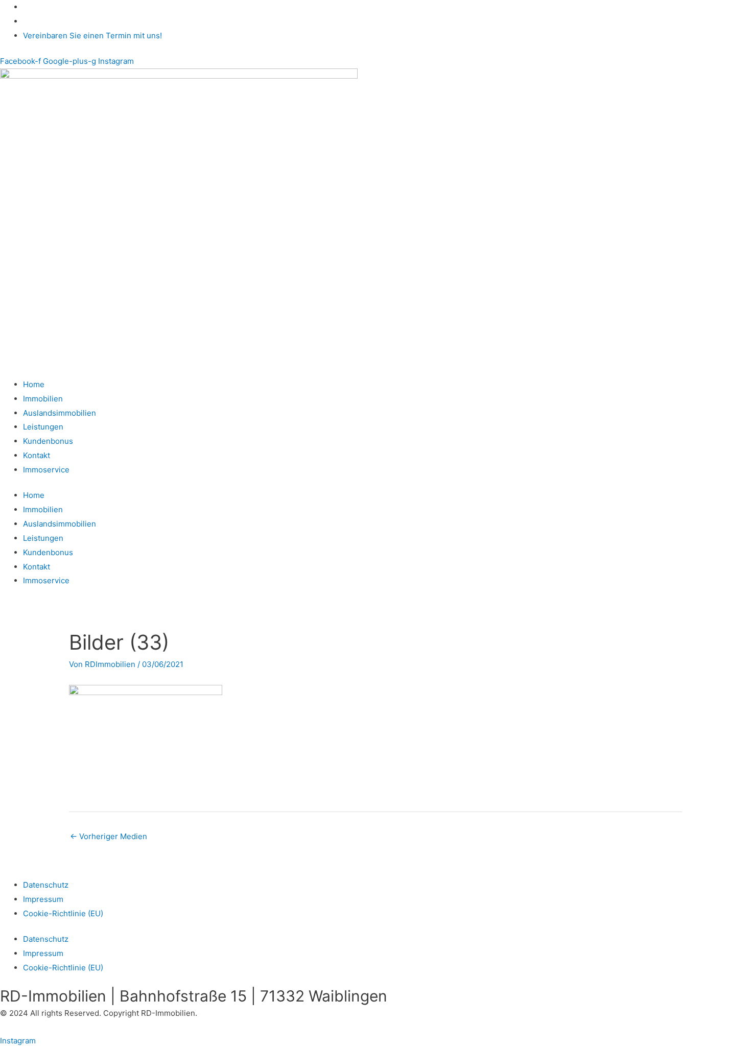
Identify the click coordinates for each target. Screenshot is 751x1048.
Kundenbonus (48, 441)
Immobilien (43, 398)
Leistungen (43, 427)
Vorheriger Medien (108, 836)
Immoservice (46, 469)
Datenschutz (45, 885)
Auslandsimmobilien (59, 413)
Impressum (43, 899)
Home (33, 384)
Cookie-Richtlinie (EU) (63, 913)
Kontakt (36, 455)
